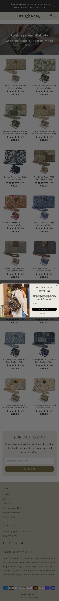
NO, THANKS (44, 313)
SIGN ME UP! (44, 309)
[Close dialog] (57, 285)
